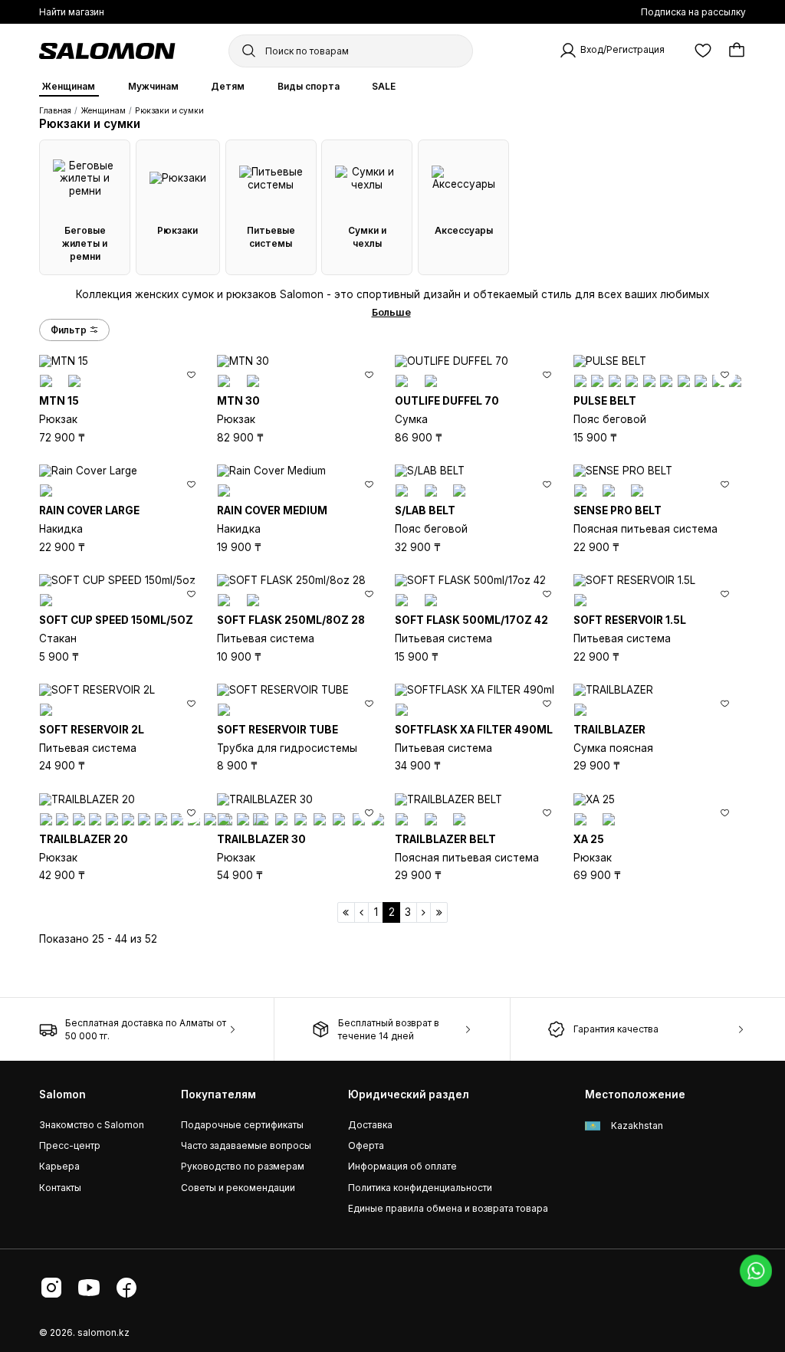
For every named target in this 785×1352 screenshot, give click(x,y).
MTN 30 (238, 401)
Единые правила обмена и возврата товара (448, 1208)
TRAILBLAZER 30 (261, 839)
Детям (228, 86)
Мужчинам (153, 86)
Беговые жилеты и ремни (84, 243)
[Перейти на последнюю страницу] (439, 912)
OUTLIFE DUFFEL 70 (447, 401)
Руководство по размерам (242, 1166)
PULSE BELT (604, 401)
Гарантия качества (616, 1029)
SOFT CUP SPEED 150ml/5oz (116, 620)
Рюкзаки (177, 230)
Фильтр (69, 330)
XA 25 (588, 839)
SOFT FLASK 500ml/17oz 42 (471, 620)
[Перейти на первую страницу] (346, 912)
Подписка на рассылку (693, 12)
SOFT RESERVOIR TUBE (277, 730)
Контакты (60, 1187)
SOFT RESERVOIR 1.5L (629, 620)
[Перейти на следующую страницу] (424, 912)
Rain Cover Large (89, 510)
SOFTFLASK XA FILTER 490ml (474, 730)
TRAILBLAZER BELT (445, 839)
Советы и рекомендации (238, 1187)
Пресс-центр (69, 1145)
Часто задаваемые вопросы (246, 1145)
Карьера (59, 1166)
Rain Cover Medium (272, 510)
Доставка (370, 1124)
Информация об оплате (402, 1166)
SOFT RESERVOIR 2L (91, 730)
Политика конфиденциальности (420, 1187)
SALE (384, 86)
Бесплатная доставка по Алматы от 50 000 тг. (145, 1029)
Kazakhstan (636, 1125)
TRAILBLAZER (609, 730)
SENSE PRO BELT (617, 510)
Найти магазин (71, 12)
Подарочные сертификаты (242, 1124)
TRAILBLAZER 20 (83, 839)
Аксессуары (464, 230)
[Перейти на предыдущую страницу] (362, 912)
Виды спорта (309, 86)
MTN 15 (59, 401)
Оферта (366, 1145)
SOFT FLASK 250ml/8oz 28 (291, 620)
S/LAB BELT (425, 510)
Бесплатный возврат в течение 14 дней (388, 1029)
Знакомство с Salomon (91, 1124)
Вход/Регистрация (622, 50)
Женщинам (68, 86)
